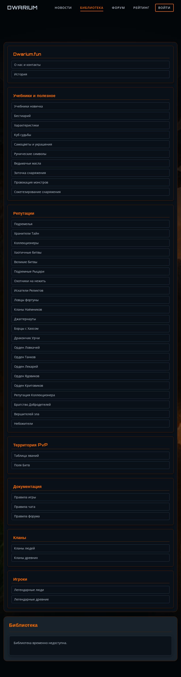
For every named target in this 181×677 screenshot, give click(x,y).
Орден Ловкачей (27, 347)
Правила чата (24, 507)
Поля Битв (22, 465)
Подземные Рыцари (29, 271)
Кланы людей (24, 548)
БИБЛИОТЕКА (91, 8)
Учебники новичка (28, 106)
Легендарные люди (29, 590)
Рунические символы (30, 154)
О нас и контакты (27, 65)
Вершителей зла (26, 414)
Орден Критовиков (28, 385)
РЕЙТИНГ (141, 8)
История (20, 74)
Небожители (23, 423)
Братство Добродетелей (32, 404)
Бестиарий (22, 116)
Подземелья (23, 224)
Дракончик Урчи (27, 338)
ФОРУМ (118, 8)
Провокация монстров (31, 182)
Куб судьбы (22, 135)
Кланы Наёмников (28, 309)
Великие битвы (25, 262)
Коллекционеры (26, 243)
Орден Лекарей (26, 366)
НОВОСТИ (63, 8)
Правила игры (25, 497)
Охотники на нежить (30, 281)
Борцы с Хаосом (26, 328)
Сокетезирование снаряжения (37, 192)
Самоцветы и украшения (33, 144)
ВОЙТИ (164, 8)
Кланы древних (26, 558)
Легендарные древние (31, 599)
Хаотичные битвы (27, 252)
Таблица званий (26, 455)
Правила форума (27, 516)
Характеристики (26, 125)
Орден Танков (25, 357)
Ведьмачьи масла (27, 163)
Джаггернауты (25, 319)
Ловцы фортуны (26, 300)
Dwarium (22, 7)
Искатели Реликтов (28, 290)
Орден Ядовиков (26, 376)
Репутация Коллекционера (34, 395)
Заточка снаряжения (30, 173)
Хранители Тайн (26, 233)
